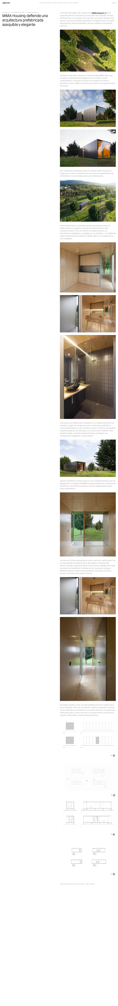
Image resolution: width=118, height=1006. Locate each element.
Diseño (82, 884)
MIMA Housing (98, 13)
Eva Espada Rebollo (32, 12)
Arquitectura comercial (73, 884)
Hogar (86, 884)
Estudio (54, 3)
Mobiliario (92, 884)
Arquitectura (6, 12)
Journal (70, 3)
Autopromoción (62, 3)
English (114, 3)
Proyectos (42, 3)
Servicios (49, 3)
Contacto (76, 3)
